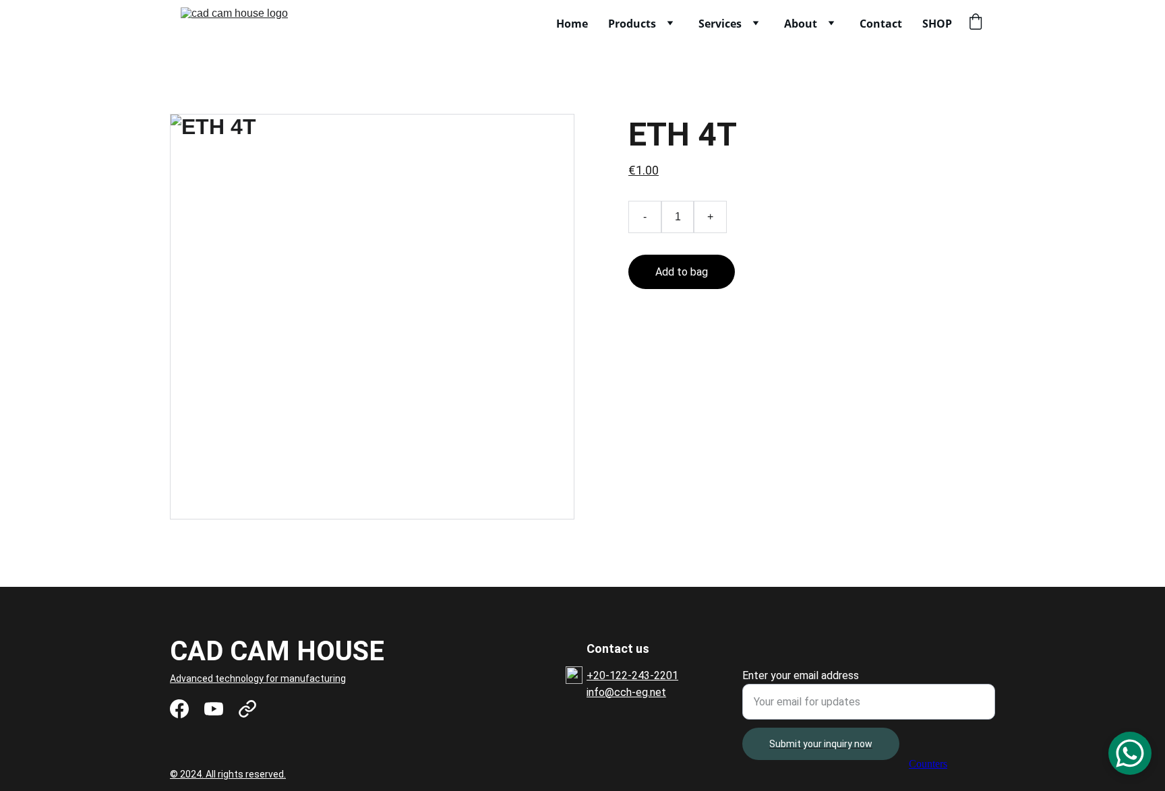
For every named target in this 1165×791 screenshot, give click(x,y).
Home (572, 23)
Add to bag (681, 271)
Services (720, 23)
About (800, 23)
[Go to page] (247, 708)
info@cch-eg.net (626, 692)
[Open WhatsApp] (1130, 753)
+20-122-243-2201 (632, 675)
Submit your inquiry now (820, 743)
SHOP (937, 23)
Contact (881, 23)
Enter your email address (800, 675)
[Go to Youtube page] (213, 708)
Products (632, 23)
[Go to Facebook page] (179, 708)
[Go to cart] (975, 23)
